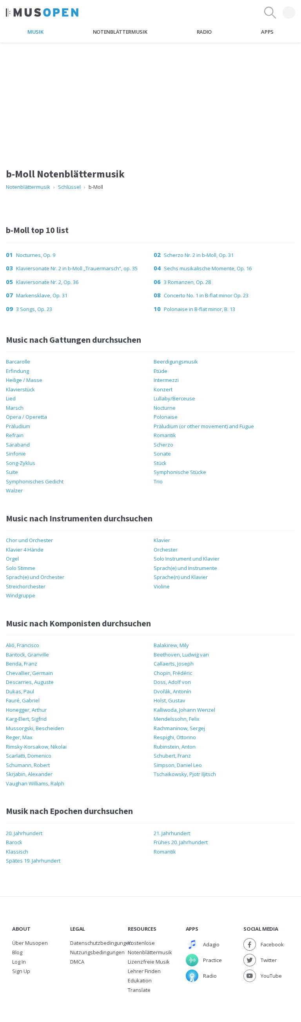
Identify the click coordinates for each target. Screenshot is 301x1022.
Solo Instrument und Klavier (186, 558)
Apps (267, 31)
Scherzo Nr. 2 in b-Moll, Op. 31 (199, 255)
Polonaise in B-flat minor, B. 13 (199, 309)
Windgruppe (20, 595)
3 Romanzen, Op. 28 (187, 282)
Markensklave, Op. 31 (41, 295)
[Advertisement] (150, 97)
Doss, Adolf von (172, 682)
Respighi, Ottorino (175, 737)
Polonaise (166, 416)
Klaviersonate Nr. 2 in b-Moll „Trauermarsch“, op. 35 (77, 268)
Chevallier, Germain (29, 673)
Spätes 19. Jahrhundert (33, 860)
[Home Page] (42, 12)
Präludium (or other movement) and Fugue (204, 426)
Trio (158, 481)
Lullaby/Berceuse (174, 398)
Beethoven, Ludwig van (181, 654)
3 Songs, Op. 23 (34, 309)
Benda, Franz (21, 663)
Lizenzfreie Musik (149, 961)
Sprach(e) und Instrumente (185, 568)
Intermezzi (166, 379)
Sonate (162, 453)
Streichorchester (25, 586)
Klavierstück (20, 389)
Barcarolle (18, 361)
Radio (204, 31)
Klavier (162, 540)
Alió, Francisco (22, 645)
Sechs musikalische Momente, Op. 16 (208, 268)
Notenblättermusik (120, 31)
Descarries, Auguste (30, 682)
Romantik (165, 435)
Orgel (12, 558)
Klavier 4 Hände (25, 549)
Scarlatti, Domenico (28, 755)
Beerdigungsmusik (176, 361)
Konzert (163, 389)
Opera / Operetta (26, 416)
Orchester (166, 549)
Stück (160, 463)
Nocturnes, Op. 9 (35, 255)
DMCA (77, 961)
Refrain (15, 435)
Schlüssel (69, 186)
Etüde (160, 370)
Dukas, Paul (20, 691)
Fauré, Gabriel (23, 700)
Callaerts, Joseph (174, 663)
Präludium (18, 426)
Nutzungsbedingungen (97, 952)
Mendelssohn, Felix (176, 718)
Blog (17, 952)
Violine (162, 586)
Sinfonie (16, 453)
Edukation (140, 980)
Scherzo (163, 444)
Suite (12, 472)
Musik (35, 31)
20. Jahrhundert (24, 833)
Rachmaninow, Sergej (179, 728)
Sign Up (21, 971)
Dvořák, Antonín (172, 691)
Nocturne (165, 407)
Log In (19, 961)
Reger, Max (19, 737)
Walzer (14, 490)
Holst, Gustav (169, 700)
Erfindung (17, 370)
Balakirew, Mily (171, 645)
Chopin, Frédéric (173, 673)
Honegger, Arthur (26, 709)
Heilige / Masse (24, 379)
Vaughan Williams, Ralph (35, 783)
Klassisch (17, 851)
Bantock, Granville (27, 654)
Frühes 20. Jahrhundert (181, 842)
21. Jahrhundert (172, 833)
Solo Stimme (20, 568)
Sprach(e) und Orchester (35, 577)
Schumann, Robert (28, 765)
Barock (14, 842)
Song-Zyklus (20, 463)
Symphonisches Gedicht (34, 481)
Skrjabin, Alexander (29, 774)
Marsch (15, 407)
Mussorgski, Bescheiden (35, 728)
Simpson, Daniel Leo (178, 765)
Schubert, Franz (172, 755)
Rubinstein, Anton (175, 746)
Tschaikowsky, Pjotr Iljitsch (185, 774)
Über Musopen (30, 942)
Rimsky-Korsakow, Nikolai (36, 746)
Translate (139, 989)
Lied (11, 398)
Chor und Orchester (29, 540)
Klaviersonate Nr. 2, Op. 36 (47, 282)
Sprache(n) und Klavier (181, 577)
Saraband (18, 444)
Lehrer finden (144, 971)
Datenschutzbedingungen (101, 942)
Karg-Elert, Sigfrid (26, 718)
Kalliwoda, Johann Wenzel (184, 709)
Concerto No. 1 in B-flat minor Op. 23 (206, 295)
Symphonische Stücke (180, 472)
